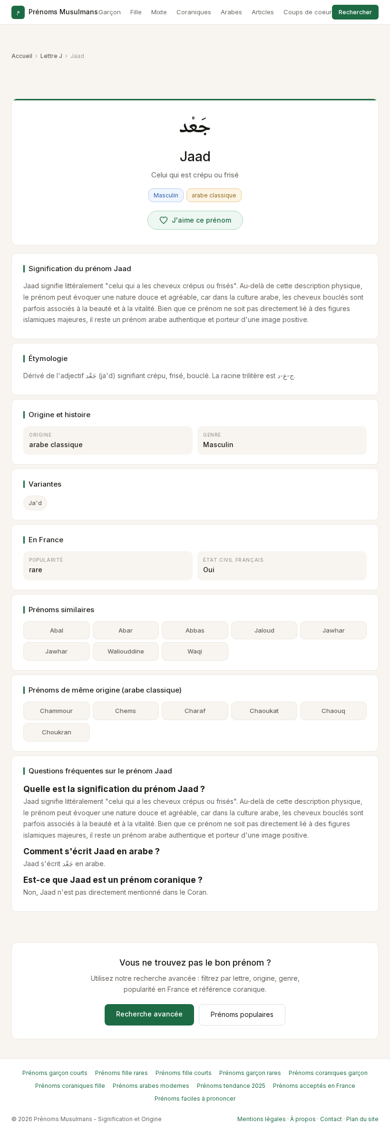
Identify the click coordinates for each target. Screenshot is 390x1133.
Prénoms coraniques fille (70, 1085)
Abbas (195, 630)
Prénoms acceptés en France (314, 1085)
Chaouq (333, 710)
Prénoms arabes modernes (151, 1085)
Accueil (21, 55)
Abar (125, 630)
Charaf (195, 710)
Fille (136, 12)
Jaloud (264, 630)
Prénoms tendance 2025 (231, 1085)
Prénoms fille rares (121, 1072)
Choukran (56, 732)
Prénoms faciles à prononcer (195, 1098)
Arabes (231, 12)
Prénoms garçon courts (55, 1072)
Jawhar (333, 630)
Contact (331, 1119)
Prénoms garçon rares (250, 1072)
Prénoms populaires (242, 1014)
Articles (263, 12)
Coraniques (193, 12)
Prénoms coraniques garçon (328, 1072)
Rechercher (355, 12)
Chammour (56, 710)
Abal (56, 630)
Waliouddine (125, 651)
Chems (125, 710)
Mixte (159, 12)
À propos (303, 1119)
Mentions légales (261, 1119)
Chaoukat (264, 710)
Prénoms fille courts (184, 1072)
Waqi (194, 651)
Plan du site (362, 1119)
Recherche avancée (149, 1014)
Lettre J (51, 55)
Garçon (109, 12)
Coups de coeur (307, 12)
